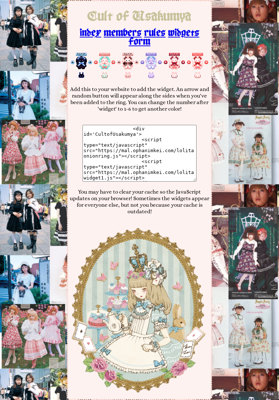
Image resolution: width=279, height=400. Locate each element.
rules (155, 32)
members (123, 32)
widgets (183, 32)
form (139, 41)
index (90, 32)
